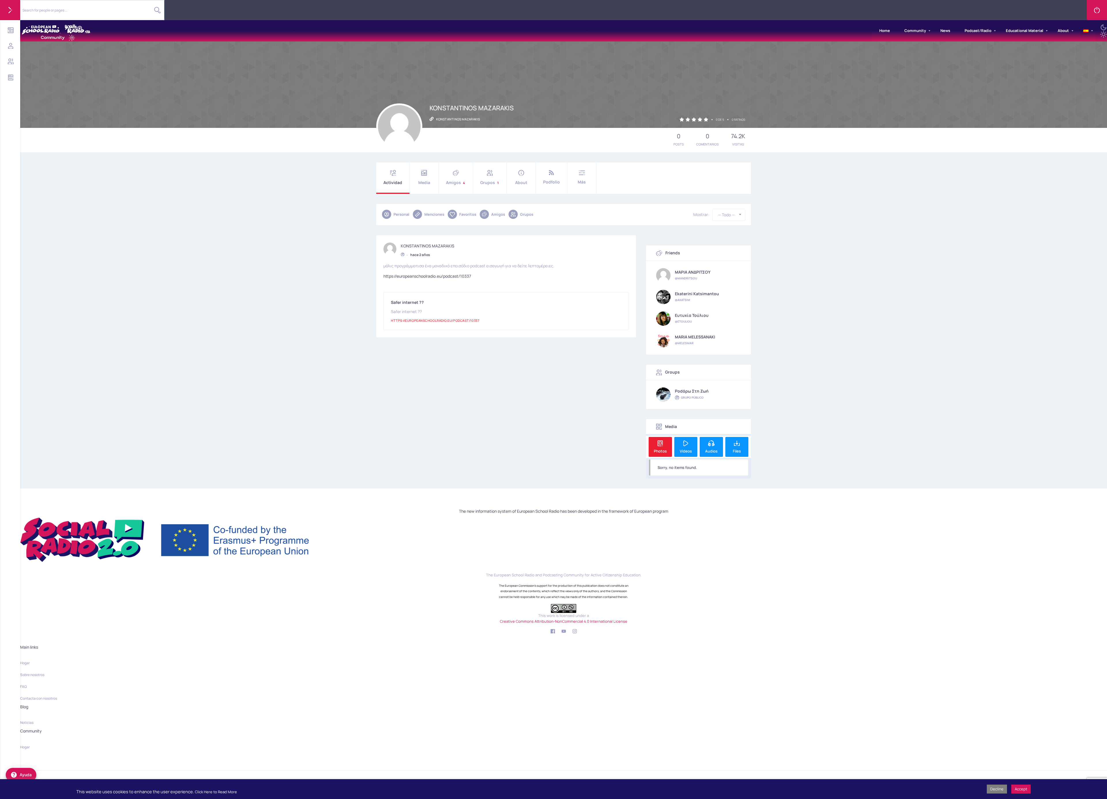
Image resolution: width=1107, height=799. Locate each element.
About (1063, 30)
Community (915, 30)
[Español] (1086, 31)
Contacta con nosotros (38, 698)
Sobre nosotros (32, 674)
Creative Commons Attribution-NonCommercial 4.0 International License (563, 621)
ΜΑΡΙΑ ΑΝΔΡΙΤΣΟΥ (693, 272)
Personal (401, 214)
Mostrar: (701, 214)
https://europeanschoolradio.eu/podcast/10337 (427, 276)
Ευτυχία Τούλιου (692, 315)
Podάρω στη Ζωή (692, 391)
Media (424, 182)
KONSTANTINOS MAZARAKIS (427, 246)
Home (884, 30)
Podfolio (551, 182)
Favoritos (467, 214)
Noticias (26, 722)
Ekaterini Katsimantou (697, 293)
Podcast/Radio (978, 30)
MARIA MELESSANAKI (695, 337)
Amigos (455, 182)
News (945, 30)
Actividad (392, 182)
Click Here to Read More (216, 791)
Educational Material (1024, 30)
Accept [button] (1021, 789)
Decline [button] (997, 789)
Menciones (434, 214)
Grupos (489, 182)
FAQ (23, 686)
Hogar (25, 662)
